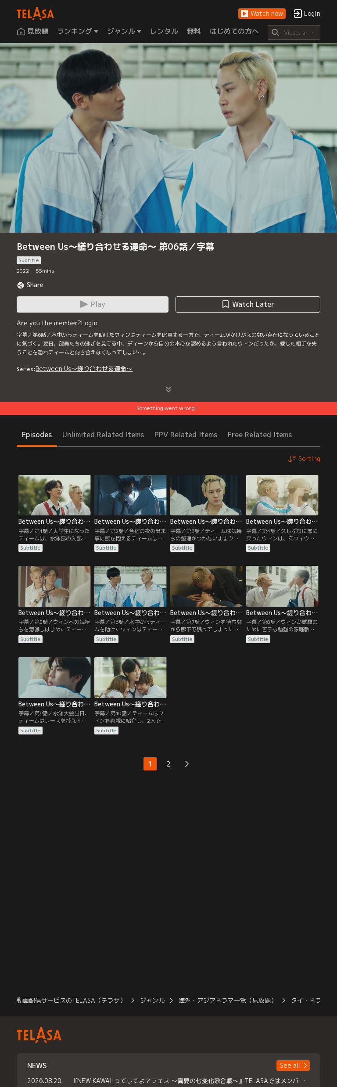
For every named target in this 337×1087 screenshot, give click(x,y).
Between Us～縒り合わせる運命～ (84, 368)
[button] (262, 13)
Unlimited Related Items (103, 434)
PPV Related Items (185, 434)
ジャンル (152, 1000)
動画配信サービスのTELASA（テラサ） (71, 1000)
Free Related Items (260, 434)
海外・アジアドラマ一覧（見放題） (228, 1000)
